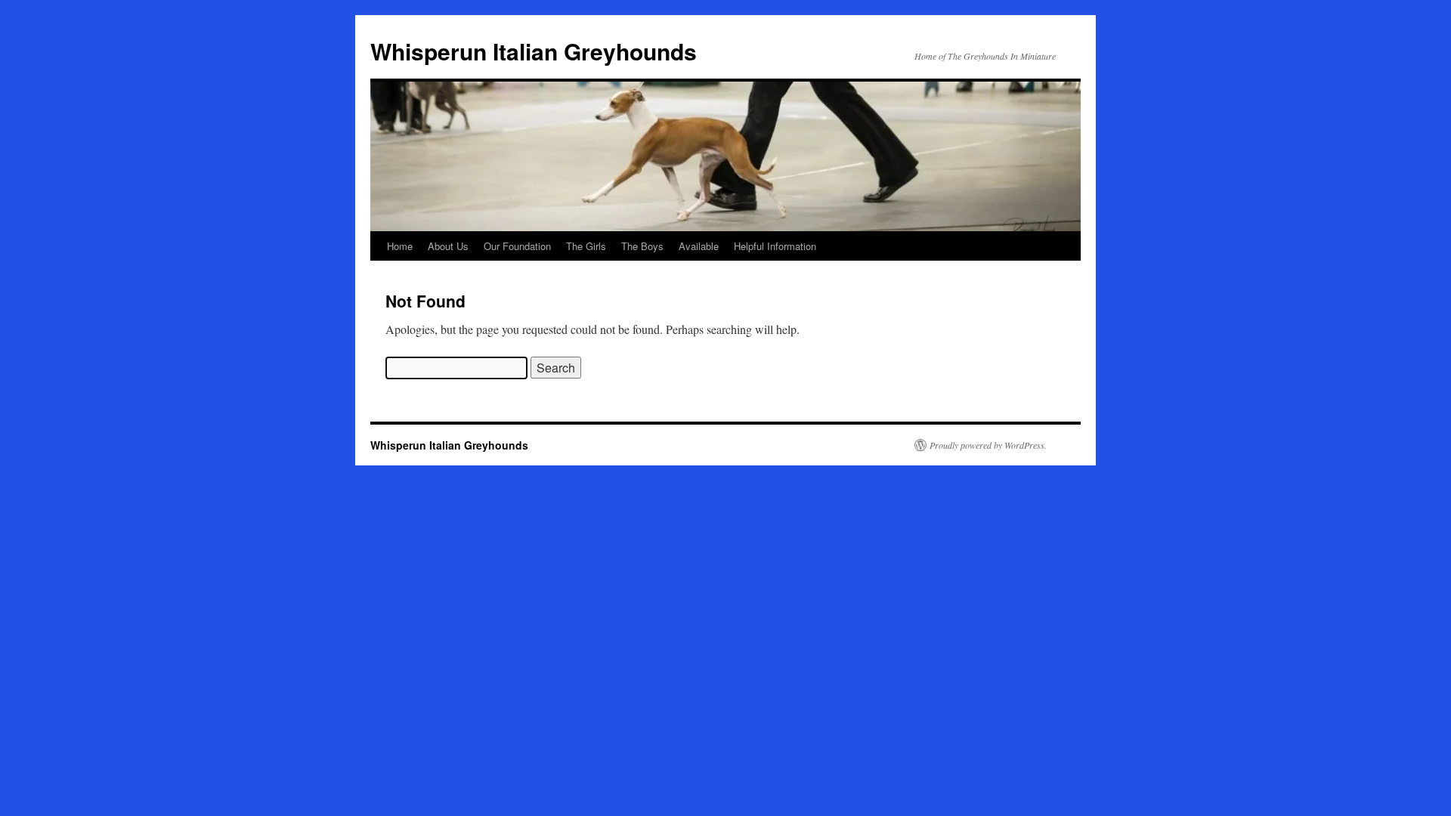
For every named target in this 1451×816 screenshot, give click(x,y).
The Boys (642, 246)
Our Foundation (517, 246)
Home (400, 246)
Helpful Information (775, 246)
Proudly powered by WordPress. (988, 445)
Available (699, 246)
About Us (448, 246)
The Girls (586, 246)
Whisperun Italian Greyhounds (533, 51)
